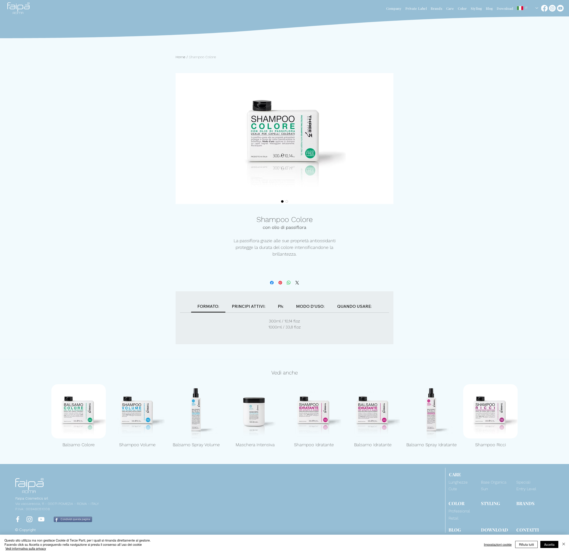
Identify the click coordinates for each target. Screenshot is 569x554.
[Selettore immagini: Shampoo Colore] (282, 201)
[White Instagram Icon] (29, 519)
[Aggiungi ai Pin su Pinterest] (280, 282)
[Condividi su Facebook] (271, 282)
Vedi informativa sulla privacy (25, 548)
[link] (208, 306)
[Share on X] (297, 282)
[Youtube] (560, 8)
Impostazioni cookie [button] (498, 544)
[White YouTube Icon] (41, 519)
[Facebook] (544, 8)
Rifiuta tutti (526, 544)
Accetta (549, 544)
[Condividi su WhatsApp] (288, 282)
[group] (284, 419)
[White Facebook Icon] (18, 519)
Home (180, 57)
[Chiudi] (563, 544)
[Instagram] (552, 8)
